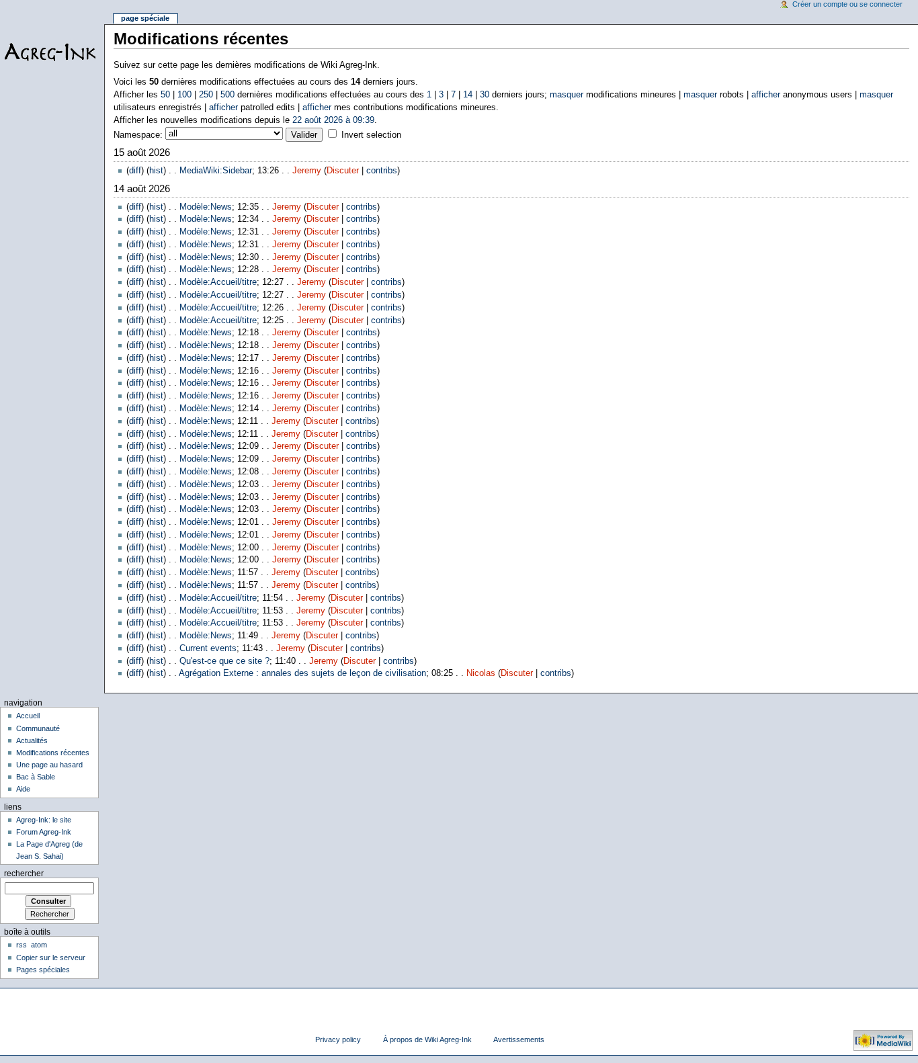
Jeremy (306, 170)
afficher (765, 94)
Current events (208, 648)
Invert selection (371, 135)
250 (206, 94)
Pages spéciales (43, 970)
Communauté (38, 728)
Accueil (28, 716)
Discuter (343, 170)
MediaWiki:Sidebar (215, 170)
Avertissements (518, 1039)
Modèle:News (205, 207)
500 (227, 94)
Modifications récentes (52, 753)
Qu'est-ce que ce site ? (224, 661)
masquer (566, 94)
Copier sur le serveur (50, 957)
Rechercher (24, 873)
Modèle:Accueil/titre (218, 282)
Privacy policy (338, 1039)
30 (484, 94)
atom (39, 945)
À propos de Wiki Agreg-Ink (427, 1039)
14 (467, 94)
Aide (23, 789)
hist (156, 170)
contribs (381, 170)
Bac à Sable (35, 777)
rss (21, 945)
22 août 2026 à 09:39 (333, 120)
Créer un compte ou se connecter (847, 4)
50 (165, 94)
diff (135, 170)
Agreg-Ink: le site (43, 820)
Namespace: (138, 135)
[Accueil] (52, 52)
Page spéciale (145, 18)
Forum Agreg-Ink (43, 832)
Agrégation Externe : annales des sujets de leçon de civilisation (302, 673)
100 (184, 94)
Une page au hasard (49, 765)
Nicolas (480, 673)
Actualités (32, 740)
